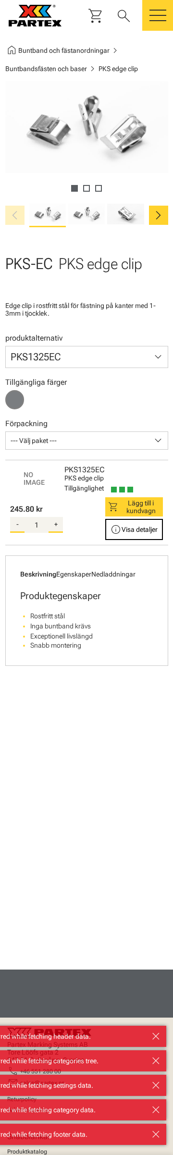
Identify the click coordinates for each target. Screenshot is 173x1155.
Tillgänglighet (84, 488)
